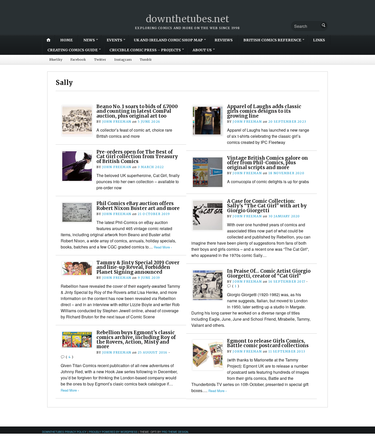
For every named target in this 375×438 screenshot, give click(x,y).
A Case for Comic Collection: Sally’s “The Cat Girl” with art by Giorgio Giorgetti (267, 206)
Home (66, 40)
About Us (202, 50)
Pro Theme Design (175, 432)
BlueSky (55, 59)
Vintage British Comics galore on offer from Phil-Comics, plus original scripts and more (267, 162)
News (89, 40)
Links (319, 40)
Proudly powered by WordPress (113, 432)
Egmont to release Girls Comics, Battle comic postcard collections (268, 343)
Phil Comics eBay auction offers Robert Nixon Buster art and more (138, 206)
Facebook (78, 59)
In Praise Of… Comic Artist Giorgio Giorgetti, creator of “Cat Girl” (268, 273)
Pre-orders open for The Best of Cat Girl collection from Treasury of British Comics (137, 156)
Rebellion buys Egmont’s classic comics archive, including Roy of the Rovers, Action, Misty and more (136, 339)
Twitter (100, 59)
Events (114, 40)
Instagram (123, 59)
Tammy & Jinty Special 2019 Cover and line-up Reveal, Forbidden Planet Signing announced (137, 267)
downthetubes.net (187, 19)
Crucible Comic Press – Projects (145, 50)
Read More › (163, 247)
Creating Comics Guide (72, 50)
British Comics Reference (272, 40)
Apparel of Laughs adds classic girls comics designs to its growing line (264, 111)
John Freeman (116, 121)
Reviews (224, 40)
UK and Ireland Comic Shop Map (168, 40)
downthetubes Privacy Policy (64, 432)
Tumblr (146, 59)
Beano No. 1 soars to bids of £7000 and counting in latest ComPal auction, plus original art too (137, 111)
